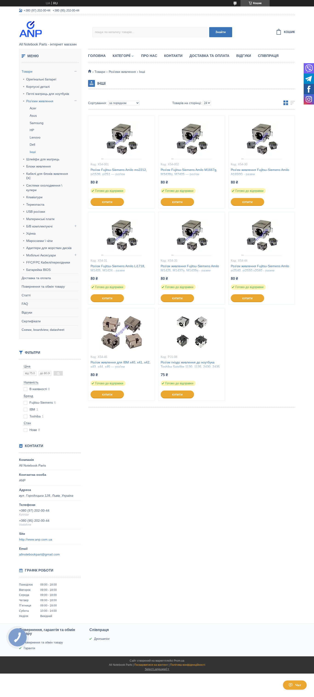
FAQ (25, 304)
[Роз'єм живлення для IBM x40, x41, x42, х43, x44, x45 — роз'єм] (121, 331)
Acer (33, 108)
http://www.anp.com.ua (35, 539)
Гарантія (29, 648)
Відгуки (27, 312)
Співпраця (268, 55)
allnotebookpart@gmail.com (39, 554)
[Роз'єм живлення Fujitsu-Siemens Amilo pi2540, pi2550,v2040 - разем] (261, 235)
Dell (32, 144)
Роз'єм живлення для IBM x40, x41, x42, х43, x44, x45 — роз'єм (120, 364)
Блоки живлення (38, 166)
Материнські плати (40, 219)
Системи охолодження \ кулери (44, 188)
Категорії (121, 55)
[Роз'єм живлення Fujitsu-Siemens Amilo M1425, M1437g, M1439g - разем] (191, 235)
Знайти (220, 32)
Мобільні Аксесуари (41, 255)
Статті (26, 295)
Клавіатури (34, 197)
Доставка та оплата (36, 278)
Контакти (173, 55)
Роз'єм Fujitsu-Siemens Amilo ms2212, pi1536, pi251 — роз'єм (119, 172)
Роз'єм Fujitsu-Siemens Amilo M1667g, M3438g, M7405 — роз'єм (189, 172)
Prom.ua (179, 660)
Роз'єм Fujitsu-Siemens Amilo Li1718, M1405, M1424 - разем (118, 268)
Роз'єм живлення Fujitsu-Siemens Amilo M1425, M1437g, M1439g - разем (190, 268)
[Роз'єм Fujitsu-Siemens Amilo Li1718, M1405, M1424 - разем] (121, 235)
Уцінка (31, 233)
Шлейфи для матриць (42, 159)
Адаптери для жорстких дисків (48, 248)
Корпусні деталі (38, 86)
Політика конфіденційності (187, 664)
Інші (33, 152)
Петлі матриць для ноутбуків (47, 94)
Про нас (149, 55)
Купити (107, 202)
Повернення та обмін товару (43, 286)
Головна (97, 55)
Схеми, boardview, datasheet (43, 330)
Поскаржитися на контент (151, 664)
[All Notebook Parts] (55, 28)
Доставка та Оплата (209, 55)
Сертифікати (31, 321)
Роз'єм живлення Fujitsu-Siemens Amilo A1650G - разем (260, 172)
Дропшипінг (102, 638)
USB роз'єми (35, 211)
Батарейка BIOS (38, 270)
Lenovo (35, 137)
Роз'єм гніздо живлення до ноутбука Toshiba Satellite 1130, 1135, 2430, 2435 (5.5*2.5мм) (190, 366)
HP (32, 130)
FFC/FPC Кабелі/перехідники (48, 262)
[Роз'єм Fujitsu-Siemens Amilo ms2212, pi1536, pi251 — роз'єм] (121, 138)
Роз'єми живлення (39, 101)
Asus (33, 115)
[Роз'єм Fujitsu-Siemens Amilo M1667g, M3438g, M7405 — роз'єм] (191, 138)
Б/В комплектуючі (39, 226)
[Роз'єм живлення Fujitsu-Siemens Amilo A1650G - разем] (261, 138)
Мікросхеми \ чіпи (39, 241)
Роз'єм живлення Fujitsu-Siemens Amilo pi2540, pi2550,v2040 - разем (260, 268)
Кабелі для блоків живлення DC (47, 176)
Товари (27, 71)
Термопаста (35, 204)
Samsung (36, 123)
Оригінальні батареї (41, 79)
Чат (298, 685)
